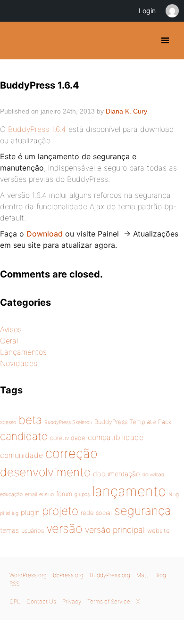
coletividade (67, 437)
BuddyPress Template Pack (132, 421)
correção (71, 453)
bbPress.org (68, 575)
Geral (9, 340)
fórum (64, 494)
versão (64, 528)
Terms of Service (108, 601)
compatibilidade (115, 437)
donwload (153, 475)
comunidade (21, 455)
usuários (32, 530)
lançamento (129, 491)
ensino (46, 494)
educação (11, 494)
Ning (173, 494)
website (158, 530)
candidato (24, 436)
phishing (9, 513)
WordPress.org (28, 575)
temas (9, 530)
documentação (116, 474)
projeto (60, 511)
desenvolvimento (45, 472)
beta (30, 420)
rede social (96, 512)
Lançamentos (23, 352)
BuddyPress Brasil (15, 40)
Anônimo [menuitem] (171, 11)
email (31, 494)
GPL (14, 601)
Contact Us (41, 601)
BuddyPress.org (110, 575)
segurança (142, 510)
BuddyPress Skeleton (68, 422)
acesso (8, 422)
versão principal (115, 530)
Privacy (71, 601)
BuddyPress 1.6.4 (37, 129)
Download (44, 233)
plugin (30, 512)
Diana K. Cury (126, 111)
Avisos (11, 329)
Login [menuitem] (147, 11)
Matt (142, 575)
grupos (82, 494)
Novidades (18, 363)
